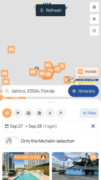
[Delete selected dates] (94, 126)
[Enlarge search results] (50, 102)
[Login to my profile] (94, 7)
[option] (7, 113)
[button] (67, 79)
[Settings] (94, 19)
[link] (87, 71)
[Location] (94, 31)
